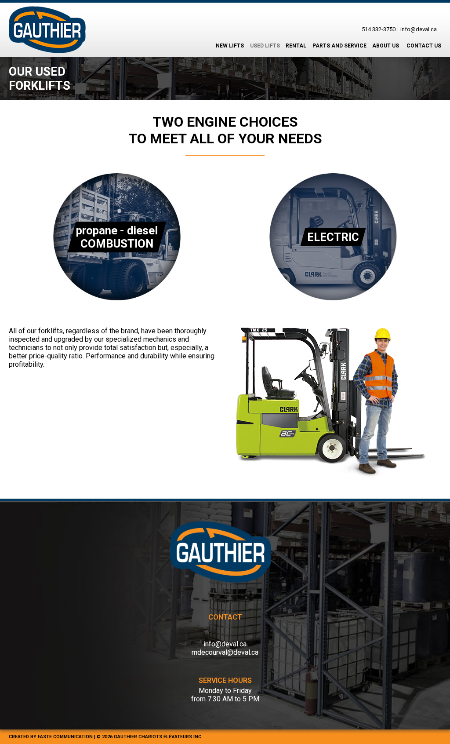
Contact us (423, 46)
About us (385, 46)
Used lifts (265, 46)
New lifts (230, 46)
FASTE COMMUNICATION (65, 737)
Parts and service (339, 46)
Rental (296, 46)
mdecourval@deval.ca (225, 652)
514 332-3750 (379, 29)
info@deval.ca (418, 29)
